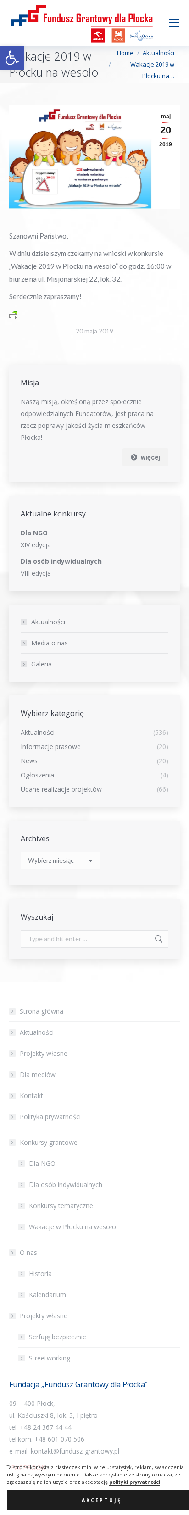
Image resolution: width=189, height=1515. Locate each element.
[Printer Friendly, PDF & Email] (13, 314)
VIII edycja (36, 573)
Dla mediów (38, 1074)
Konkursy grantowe (49, 1142)
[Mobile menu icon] (174, 22)
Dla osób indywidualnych (65, 1184)
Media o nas (49, 642)
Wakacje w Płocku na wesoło (72, 1226)
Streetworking (49, 1358)
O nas (28, 1252)
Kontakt (31, 1095)
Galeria (41, 664)
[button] (12, 58)
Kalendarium (47, 1294)
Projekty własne (43, 1053)
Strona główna (41, 1011)
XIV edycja (36, 544)
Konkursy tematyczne (61, 1205)
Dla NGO (42, 1163)
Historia (40, 1273)
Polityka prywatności (50, 1116)
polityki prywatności (134, 1482)
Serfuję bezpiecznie (57, 1336)
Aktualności (48, 621)
